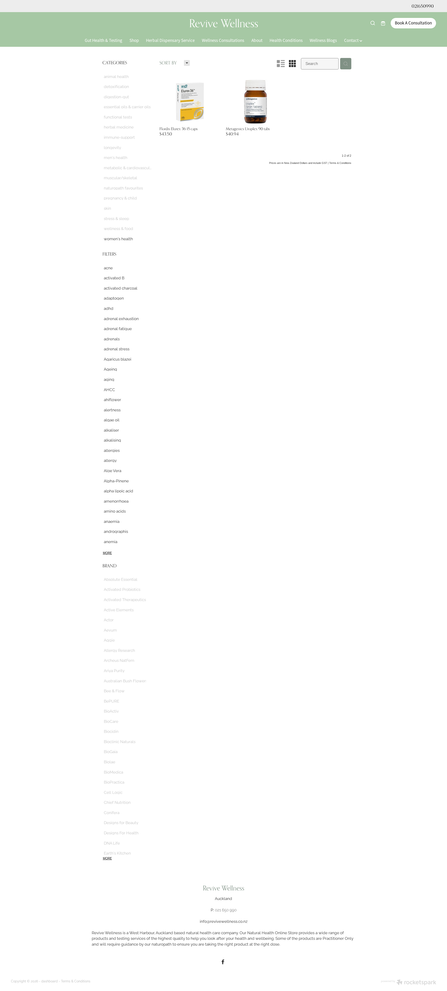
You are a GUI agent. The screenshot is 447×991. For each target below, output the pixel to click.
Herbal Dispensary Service (170, 40)
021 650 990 (226, 909)
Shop (134, 40)
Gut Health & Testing (103, 40)
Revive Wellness (223, 23)
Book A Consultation (413, 23)
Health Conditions (286, 40)
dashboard (49, 981)
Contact (351, 40)
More (107, 553)
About (256, 40)
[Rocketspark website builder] (408, 982)
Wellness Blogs (323, 40)
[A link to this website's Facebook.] (223, 962)
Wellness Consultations (223, 40)
